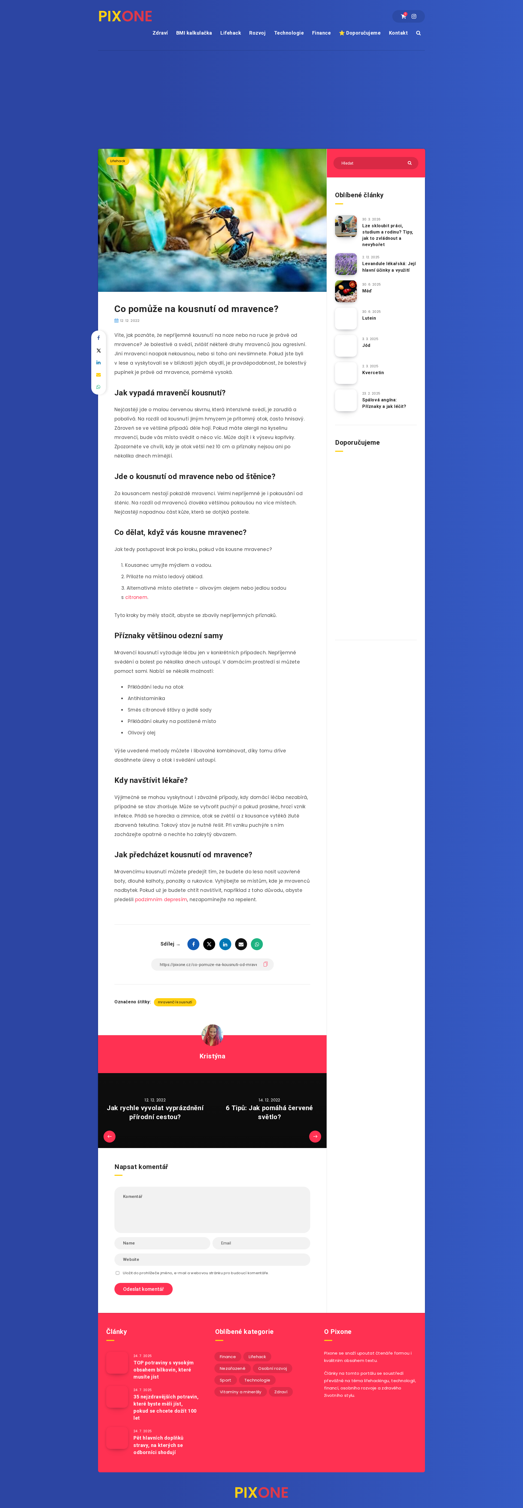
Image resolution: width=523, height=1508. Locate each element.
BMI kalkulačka (194, 33)
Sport (226, 1380)
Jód (366, 345)
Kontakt (398, 33)
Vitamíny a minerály (241, 1392)
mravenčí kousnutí (175, 1002)
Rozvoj (257, 33)
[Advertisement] (261, 91)
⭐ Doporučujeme (360, 33)
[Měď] (346, 291)
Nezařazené (232, 1368)
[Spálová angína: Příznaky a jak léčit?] (346, 400)
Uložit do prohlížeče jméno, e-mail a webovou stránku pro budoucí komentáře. (196, 1273)
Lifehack (230, 33)
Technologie (289, 33)
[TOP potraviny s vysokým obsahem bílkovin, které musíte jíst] (117, 1363)
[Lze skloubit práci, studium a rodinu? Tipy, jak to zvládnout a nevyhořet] (346, 226)
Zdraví (160, 33)
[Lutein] (346, 318)
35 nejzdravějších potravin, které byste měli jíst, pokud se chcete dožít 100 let (166, 1407)
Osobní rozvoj (272, 1368)
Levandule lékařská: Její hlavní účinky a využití (389, 266)
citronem (136, 597)
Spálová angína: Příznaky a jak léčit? (384, 403)
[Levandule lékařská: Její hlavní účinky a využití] (346, 264)
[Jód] (346, 346)
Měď (367, 290)
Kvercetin (373, 372)
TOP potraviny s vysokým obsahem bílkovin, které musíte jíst (163, 1370)
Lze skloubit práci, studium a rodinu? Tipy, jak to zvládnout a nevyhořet (387, 235)
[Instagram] (414, 16)
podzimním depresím (160, 899)
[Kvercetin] (346, 373)
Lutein (369, 318)
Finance (321, 33)
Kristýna (212, 1056)
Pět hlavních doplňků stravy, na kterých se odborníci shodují (158, 1445)
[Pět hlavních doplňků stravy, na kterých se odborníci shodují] (117, 1438)
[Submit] (410, 162)
